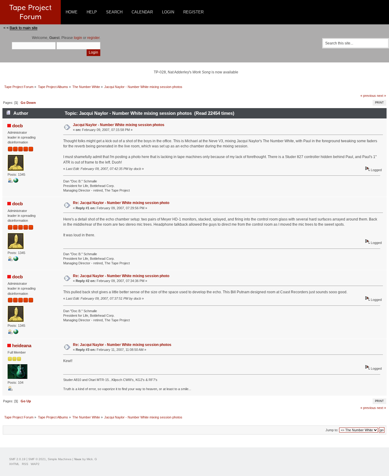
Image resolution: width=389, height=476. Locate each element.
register (93, 38)
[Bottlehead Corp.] (15, 181)
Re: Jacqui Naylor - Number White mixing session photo (121, 203)
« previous (368, 95)
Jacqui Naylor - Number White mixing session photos (118, 125)
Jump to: (331, 430)
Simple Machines (59, 459)
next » (381, 95)
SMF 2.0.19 (17, 459)
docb (17, 125)
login (78, 38)
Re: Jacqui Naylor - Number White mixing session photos (122, 345)
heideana (21, 345)
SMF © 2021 (37, 459)
